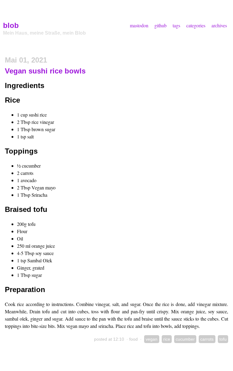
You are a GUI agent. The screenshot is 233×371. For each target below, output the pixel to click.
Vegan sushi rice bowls (45, 71)
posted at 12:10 (109, 339)
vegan (151, 339)
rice (166, 339)
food (133, 339)
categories (195, 25)
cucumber (185, 339)
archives (219, 25)
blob (11, 25)
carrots (207, 339)
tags (176, 25)
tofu (223, 339)
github (160, 25)
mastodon (139, 25)
